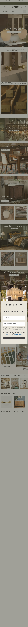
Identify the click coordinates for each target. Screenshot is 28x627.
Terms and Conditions (17, 334)
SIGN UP (14, 338)
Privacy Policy (8, 334)
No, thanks (14, 340)
